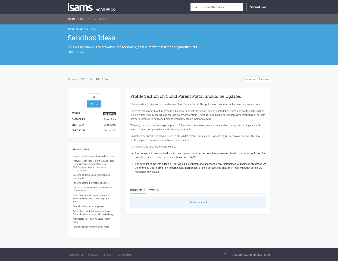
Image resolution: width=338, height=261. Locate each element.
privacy (93, 254)
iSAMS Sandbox (77, 29)
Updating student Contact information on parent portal (91, 176)
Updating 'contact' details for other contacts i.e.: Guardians (92, 189)
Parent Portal (110, 119)
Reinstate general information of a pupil (91, 182)
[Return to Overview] (91, 7)
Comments (137, 190)
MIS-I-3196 (87, 79)
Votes (154, 190)
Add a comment (198, 202)
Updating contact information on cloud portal (93, 156)
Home (73, 79)
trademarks (123, 254)
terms (106, 254)
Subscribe (264, 79)
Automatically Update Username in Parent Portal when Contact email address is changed (94, 213)
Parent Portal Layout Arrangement (88, 206)
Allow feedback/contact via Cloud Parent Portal (91, 220)
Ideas (71, 19)
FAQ (80, 19)
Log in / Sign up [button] (96, 19)
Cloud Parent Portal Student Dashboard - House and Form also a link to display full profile (92, 198)
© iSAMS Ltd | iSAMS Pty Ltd (250, 254)
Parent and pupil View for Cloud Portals (91, 226)
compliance (76, 254)
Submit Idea (258, 7)
